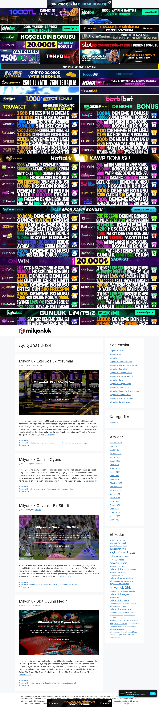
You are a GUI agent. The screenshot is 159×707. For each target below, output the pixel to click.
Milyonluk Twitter (118, 623)
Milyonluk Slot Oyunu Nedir (43, 601)
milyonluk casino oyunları (48, 584)
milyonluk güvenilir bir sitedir (68, 584)
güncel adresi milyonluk (118, 546)
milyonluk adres (119, 556)
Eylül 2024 (114, 479)
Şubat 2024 (115, 505)
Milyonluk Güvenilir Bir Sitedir (44, 505)
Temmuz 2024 (116, 487)
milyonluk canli (132, 569)
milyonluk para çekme (66, 489)
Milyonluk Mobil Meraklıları (121, 376)
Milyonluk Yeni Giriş (117, 632)
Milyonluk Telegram (129, 615)
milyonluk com (115, 581)
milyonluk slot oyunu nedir (67, 683)
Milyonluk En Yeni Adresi (120, 395)
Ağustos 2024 (116, 483)
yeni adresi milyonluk (126, 635)
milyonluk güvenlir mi (52, 443)
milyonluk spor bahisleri (116, 615)
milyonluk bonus (27, 683)
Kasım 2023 (115, 516)
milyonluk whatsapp (134, 623)
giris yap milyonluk (118, 543)
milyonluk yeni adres (130, 626)
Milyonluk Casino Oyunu (40, 459)
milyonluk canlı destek (118, 572)
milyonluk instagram (120, 594)
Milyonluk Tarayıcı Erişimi (120, 384)
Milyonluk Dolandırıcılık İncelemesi (124, 391)
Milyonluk (24, 440)
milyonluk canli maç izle (29, 584)
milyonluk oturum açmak (48, 489)
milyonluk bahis (118, 563)
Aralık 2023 (115, 512)
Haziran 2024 (116, 490)
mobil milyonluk (114, 635)
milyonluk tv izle (134, 620)
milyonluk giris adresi (127, 581)
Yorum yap (25, 445)
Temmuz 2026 (116, 443)
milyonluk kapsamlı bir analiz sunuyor (74, 443)
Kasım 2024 (115, 472)
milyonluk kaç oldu (119, 600)
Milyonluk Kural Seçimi (119, 387)
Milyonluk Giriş (116, 354)
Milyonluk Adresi (117, 350)
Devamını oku (53, 435)
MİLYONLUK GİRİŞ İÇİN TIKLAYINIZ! (79, 67)
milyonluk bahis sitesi (117, 566)
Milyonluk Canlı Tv (117, 380)
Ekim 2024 (114, 476)
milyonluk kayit (115, 597)
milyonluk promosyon (115, 612)
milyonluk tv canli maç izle (119, 620)
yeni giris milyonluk (115, 637)
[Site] (39, 115)
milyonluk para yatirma (118, 606)
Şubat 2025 (115, 461)
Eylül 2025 (114, 450)
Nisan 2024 (115, 498)
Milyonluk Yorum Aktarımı (121, 362)
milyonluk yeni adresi (117, 629)
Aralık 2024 (115, 468)
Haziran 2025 (115, 454)
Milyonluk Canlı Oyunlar (120, 402)
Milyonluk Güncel (116, 591)
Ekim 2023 (114, 520)
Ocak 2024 (114, 509)
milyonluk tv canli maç (116, 618)
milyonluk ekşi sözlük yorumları (32, 443)
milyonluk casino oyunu (29, 489)
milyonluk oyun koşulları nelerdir (45, 683)
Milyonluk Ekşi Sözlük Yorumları (46, 361)
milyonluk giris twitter (119, 584)
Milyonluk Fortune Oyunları (121, 398)
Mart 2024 (114, 501)
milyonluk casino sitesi (121, 578)
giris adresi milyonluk (117, 540)
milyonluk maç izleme (115, 603)
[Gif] (79, 158)
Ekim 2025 (114, 446)
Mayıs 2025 (115, 457)
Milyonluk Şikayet (131, 632)
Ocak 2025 (114, 465)
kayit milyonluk (119, 552)
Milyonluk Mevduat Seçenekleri (123, 365)
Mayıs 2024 (115, 494)
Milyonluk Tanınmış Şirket (121, 373)
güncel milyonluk (118, 548)
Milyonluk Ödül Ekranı (119, 369)
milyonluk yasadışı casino (117, 626)
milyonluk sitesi (127, 612)
